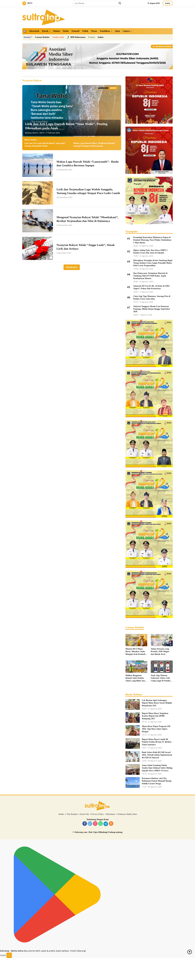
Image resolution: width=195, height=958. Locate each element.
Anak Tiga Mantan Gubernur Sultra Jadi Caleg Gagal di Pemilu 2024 (160, 678)
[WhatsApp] (100, 823)
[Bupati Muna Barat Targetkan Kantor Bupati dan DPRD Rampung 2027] (132, 717)
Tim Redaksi (72, 814)
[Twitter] (90, 823)
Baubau (28, 132)
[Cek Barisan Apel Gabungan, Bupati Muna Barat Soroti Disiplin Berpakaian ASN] (132, 704)
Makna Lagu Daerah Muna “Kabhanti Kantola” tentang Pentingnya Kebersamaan (94, 144)
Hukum (56, 31)
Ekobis (66, 31)
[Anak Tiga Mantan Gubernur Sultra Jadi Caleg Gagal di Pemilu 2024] (162, 667)
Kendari (27, 37)
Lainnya (126, 31)
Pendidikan (105, 31)
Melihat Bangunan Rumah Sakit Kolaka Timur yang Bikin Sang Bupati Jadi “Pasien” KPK (135, 678)
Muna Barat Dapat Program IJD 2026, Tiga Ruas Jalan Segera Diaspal (156, 729)
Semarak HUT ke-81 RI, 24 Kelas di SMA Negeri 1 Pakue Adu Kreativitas (151, 287)
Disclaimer (110, 814)
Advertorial (34, 31)
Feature (91, 37)
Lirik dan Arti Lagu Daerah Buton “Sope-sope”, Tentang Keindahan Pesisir (45, 144)
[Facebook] (84, 823)
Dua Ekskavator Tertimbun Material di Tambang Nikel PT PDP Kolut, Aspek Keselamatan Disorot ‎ (150, 275)
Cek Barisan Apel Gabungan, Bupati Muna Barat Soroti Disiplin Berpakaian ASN (157, 703)
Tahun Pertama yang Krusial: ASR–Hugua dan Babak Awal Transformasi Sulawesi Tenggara (160, 652)
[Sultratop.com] (43, 17)
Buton (35, 132)
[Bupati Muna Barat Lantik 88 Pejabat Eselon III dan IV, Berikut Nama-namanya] (132, 743)
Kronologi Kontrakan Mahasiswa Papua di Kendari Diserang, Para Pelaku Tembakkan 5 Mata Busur (152, 240)
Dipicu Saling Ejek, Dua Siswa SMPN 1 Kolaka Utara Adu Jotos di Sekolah (150, 251)
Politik (85, 31)
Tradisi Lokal (58, 37)
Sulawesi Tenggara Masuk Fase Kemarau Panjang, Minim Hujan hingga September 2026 (151, 309)
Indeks (167, 3)
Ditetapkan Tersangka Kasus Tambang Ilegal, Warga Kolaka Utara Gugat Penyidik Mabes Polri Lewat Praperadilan (153, 263)
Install (3, 955)
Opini (117, 31)
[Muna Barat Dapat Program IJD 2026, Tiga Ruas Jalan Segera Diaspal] (132, 730)
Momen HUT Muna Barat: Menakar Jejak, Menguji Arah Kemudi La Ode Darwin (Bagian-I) (136, 652)
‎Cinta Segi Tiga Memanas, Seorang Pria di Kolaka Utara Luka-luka (151, 297)
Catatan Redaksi (42, 37)
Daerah (45, 31)
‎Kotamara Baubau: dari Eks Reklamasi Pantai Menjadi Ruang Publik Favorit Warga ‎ (156, 781)
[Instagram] (95, 823)
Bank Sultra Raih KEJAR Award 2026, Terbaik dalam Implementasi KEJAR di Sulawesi (157, 755)
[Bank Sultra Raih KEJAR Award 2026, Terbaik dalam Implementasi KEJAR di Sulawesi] (132, 756)
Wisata (94, 31)
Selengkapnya (72, 267)
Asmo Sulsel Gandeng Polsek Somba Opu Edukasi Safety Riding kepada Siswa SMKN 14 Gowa (157, 768)
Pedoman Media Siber (127, 814)
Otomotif (76, 31)
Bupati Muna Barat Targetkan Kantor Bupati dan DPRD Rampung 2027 (155, 716)
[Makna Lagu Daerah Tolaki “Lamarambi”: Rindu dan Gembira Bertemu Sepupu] (37, 165)
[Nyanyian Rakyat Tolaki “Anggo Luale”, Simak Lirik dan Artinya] (37, 248)
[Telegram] (105, 824)
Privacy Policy (97, 814)
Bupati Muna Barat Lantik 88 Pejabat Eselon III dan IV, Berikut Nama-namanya (156, 742)
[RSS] (111, 823)
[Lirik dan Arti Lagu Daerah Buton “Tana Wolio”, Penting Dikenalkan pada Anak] (71, 111)
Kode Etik (84, 814)
